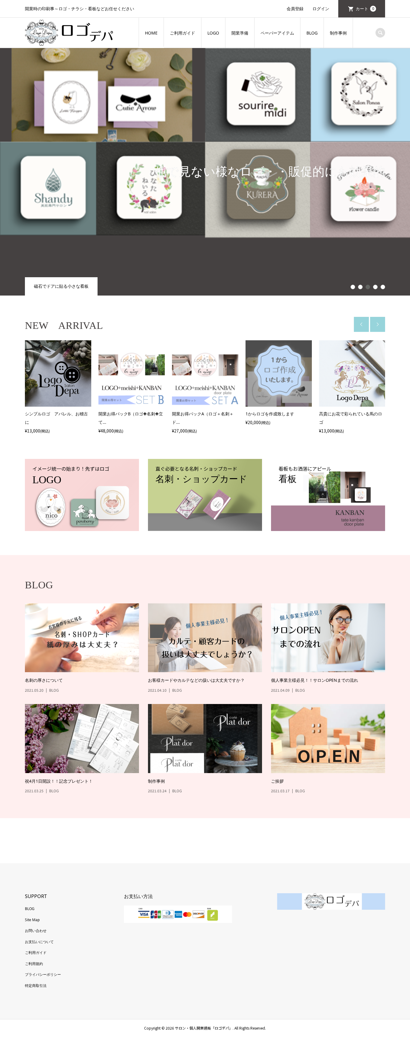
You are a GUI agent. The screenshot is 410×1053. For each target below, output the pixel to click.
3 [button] (368, 287)
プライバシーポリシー (43, 974)
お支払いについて (39, 941)
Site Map (32, 919)
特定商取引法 (36, 985)
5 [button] (383, 287)
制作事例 (338, 33)
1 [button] (353, 287)
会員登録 (295, 8)
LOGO (213, 33)
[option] (58, 387)
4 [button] (375, 287)
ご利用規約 (34, 963)
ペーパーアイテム (277, 33)
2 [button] (360, 287)
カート (365, 8)
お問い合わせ (36, 930)
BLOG (312, 33)
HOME (151, 33)
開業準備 (239, 33)
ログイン (320, 8)
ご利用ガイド (182, 33)
